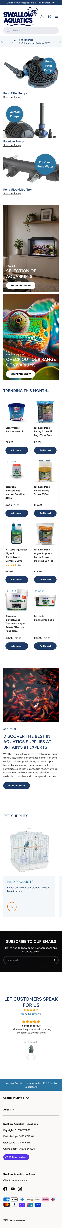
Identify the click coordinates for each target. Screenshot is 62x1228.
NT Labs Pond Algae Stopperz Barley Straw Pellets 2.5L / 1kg (43, 555)
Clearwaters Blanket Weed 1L (14, 429)
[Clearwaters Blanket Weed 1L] (16, 412)
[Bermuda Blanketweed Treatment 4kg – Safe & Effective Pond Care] (16, 600)
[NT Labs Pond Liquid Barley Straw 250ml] (45, 471)
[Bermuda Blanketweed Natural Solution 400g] (16, 471)
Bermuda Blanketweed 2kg (44, 618)
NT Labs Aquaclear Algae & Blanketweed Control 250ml (16, 555)
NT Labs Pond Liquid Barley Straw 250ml (42, 490)
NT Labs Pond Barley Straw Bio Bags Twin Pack (43, 431)
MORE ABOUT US (16, 785)
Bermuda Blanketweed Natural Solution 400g (15, 492)
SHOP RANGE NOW (21, 285)
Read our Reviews (46, 2)
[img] (31, 1010)
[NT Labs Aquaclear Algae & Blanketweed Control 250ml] (16, 534)
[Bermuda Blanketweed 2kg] (45, 600)
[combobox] (31, 30)
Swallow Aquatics (17, 1220)
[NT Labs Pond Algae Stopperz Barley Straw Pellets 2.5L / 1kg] (45, 534)
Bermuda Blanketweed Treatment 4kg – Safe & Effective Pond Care (14, 623)
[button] (49, 16)
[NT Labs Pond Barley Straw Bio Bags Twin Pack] (45, 412)
